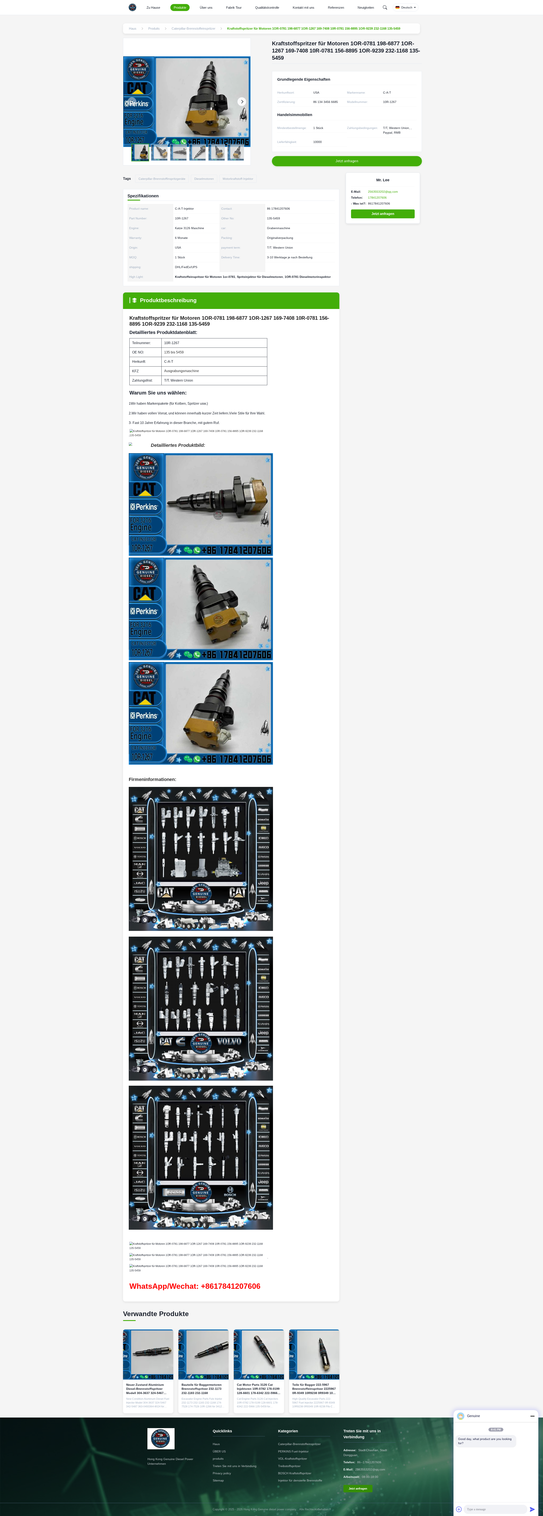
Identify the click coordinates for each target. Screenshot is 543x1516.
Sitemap (218, 1480)
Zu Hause (153, 7)
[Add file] (459, 1509)
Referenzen (336, 7)
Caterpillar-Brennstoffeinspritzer (299, 1444)
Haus (216, 1444)
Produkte (180, 7)
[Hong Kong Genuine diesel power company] (133, 7)
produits (218, 1458)
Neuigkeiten (366, 7)
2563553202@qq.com (383, 191)
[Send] (532, 1509)
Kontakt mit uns (303, 7)
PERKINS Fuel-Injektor (293, 1451)
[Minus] (532, 1416)
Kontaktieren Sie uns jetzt (148, 1406)
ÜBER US (219, 1451)
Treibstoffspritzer (289, 1466)
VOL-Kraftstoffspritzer (292, 1458)
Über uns (206, 7)
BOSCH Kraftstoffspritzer (294, 1473)
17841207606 (377, 197)
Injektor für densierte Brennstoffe (300, 1480)
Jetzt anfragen (382, 214)
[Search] (385, 7)
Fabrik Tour (234, 7)
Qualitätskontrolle (267, 7)
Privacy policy (222, 1473)
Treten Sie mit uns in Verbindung (234, 1466)
